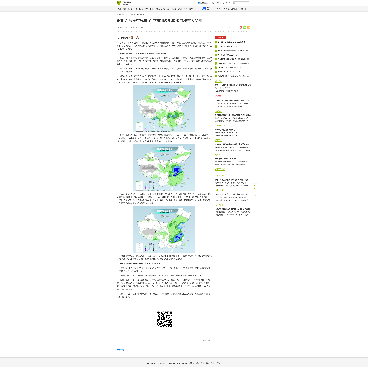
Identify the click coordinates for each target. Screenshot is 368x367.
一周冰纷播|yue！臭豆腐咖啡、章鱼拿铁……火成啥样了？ (233, 215)
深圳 (119, 9)
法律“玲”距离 (219, 176)
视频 (124, 9)
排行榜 (220, 38)
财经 (191, 9)
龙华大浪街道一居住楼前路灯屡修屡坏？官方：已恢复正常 (233, 121)
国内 (152, 9)
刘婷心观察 (219, 190)
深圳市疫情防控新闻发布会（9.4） (226, 133)
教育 (180, 9)
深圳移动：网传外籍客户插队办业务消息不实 (232, 144)
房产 (185, 9)
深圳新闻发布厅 (221, 126)
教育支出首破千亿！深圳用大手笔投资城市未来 (233, 85)
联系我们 (218, 363)
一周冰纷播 (219, 205)
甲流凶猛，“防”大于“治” (222, 88)
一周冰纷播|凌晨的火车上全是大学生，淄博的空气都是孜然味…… (233, 212)
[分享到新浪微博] (241, 27)
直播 (130, 9)
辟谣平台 (218, 140)
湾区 (147, 9)
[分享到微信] (245, 27)
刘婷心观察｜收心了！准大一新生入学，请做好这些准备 (233, 194)
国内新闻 (141, 14)
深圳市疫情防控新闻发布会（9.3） (226, 135)
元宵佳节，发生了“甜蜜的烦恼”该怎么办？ (229, 161)
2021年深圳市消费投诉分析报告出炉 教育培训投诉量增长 (233, 164)
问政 (158, 9)
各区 (219, 9)
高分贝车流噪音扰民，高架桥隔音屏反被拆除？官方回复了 (233, 115)
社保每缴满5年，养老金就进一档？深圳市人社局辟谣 (233, 150)
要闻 (141, 9)
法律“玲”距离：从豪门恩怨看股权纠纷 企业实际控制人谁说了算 (233, 186)
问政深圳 (218, 111)
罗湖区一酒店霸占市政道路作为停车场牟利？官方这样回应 (233, 118)
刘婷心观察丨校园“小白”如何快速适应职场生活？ (231, 197)
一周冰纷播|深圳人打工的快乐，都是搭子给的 (232, 209)
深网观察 (218, 81)
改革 (169, 9)
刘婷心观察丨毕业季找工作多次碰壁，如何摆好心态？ (233, 200)
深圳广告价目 (210, 363)
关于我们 (191, 363)
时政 (135, 9)
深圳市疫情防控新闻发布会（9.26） (228, 130)
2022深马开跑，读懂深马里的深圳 (226, 91)
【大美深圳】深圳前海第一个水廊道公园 (228, 106)
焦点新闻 (133, 14)
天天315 (218, 155)
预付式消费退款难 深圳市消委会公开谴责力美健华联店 (233, 159)
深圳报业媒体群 (230, 9)
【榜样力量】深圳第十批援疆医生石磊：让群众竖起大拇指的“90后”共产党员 (233, 101)
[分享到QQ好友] (249, 27)
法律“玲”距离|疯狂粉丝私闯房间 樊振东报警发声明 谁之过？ (233, 180)
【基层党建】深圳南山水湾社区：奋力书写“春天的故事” (233, 103)
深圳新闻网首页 (122, 14)
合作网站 (244, 9)
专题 (174, 9)
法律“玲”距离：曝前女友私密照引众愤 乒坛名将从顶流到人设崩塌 (233, 183)
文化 (163, 9)
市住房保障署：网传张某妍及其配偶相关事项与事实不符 (233, 147)
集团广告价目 (200, 363)
